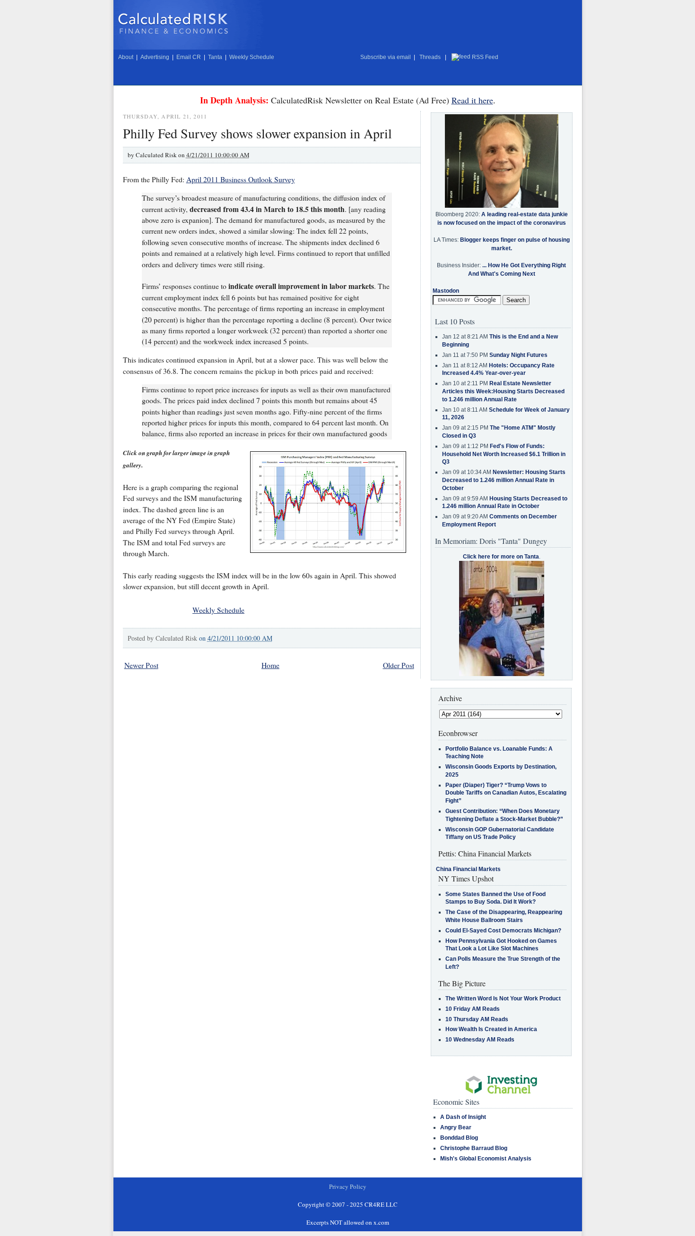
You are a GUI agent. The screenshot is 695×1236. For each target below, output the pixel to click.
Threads (430, 57)
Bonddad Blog (459, 1137)
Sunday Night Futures (518, 355)
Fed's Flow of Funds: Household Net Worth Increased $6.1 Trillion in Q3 (503, 454)
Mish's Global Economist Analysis (485, 1158)
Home (270, 665)
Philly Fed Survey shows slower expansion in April (257, 133)
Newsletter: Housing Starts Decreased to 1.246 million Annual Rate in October (503, 480)
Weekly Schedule (251, 57)
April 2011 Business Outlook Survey (240, 179)
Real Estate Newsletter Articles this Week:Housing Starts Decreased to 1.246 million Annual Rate (503, 391)
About (125, 57)
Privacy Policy (347, 1186)
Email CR (188, 57)
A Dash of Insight (463, 1117)
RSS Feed (485, 57)
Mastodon (446, 291)
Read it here (472, 100)
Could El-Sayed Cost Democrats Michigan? (503, 930)
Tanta (215, 57)
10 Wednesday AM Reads (479, 1039)
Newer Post (141, 665)
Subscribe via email (385, 57)
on (235, 638)
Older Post (398, 665)
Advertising (154, 57)
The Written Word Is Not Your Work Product (503, 998)
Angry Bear (455, 1127)
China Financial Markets (468, 869)
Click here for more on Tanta (501, 556)
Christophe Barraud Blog (473, 1148)
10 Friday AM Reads (472, 1009)
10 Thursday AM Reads (476, 1019)
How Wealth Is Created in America (491, 1029)
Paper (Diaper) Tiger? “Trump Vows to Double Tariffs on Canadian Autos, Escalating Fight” (505, 793)
